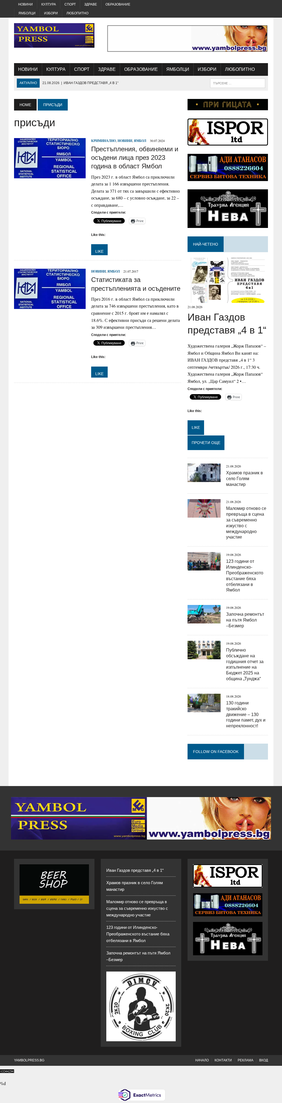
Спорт (70, 4)
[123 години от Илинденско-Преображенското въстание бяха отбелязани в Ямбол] (204, 567)
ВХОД (263, 1060)
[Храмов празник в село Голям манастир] (204, 478)
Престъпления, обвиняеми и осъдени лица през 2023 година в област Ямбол (134, 157)
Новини (25, 4)
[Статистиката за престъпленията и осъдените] (50, 305)
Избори (51, 13)
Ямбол (140, 140)
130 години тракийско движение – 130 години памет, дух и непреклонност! (245, 714)
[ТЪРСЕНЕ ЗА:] (237, 82)
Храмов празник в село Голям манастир (244, 478)
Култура (48, 4)
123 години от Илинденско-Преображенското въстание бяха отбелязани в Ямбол (137, 934)
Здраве (90, 4)
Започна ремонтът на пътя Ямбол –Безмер (245, 620)
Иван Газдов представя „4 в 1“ (135, 870)
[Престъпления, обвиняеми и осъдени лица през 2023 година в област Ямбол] (50, 174)
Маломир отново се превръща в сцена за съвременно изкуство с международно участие (137, 908)
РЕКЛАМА (245, 1060)
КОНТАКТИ (223, 1060)
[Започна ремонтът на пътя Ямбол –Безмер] (204, 620)
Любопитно (77, 13)
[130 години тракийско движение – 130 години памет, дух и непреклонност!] (204, 708)
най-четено (205, 244)
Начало (202, 1060)
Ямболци (27, 13)
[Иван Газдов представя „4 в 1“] (228, 299)
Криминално (103, 140)
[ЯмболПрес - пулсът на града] (54, 35)
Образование (117, 4)
